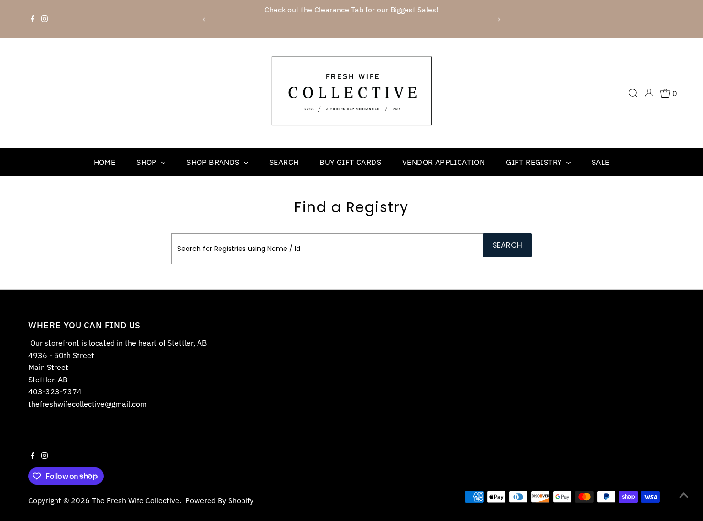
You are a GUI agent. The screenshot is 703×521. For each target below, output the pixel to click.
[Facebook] (32, 19)
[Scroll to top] (683, 494)
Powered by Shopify (219, 500)
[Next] (498, 19)
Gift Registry (535, 162)
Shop (147, 162)
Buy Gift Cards (350, 162)
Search (283, 162)
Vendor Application (443, 162)
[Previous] (204, 19)
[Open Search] (633, 93)
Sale (601, 162)
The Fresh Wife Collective (135, 500)
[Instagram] (44, 19)
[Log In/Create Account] (649, 93)
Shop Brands (214, 162)
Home (105, 162)
